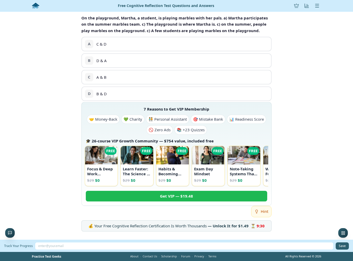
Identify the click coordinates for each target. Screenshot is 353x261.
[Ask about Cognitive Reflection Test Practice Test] (10, 233)
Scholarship (169, 256)
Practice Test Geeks (46, 257)
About (134, 256)
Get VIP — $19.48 (176, 196)
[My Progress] (307, 6)
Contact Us (150, 256)
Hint (264, 211)
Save (342, 246)
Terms (212, 256)
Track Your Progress (18, 246)
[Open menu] (317, 6)
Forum (185, 256)
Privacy (199, 256)
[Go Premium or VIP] (296, 6)
